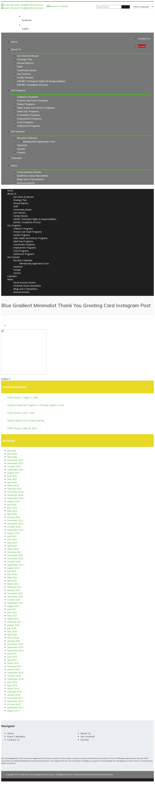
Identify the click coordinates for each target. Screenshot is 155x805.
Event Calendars (16, 736)
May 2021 (12, 615)
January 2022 (13, 590)
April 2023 (12, 545)
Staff (20, 66)
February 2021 (14, 621)
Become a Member (27, 137)
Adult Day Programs (28, 111)
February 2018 (14, 691)
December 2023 (15, 520)
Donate (21, 148)
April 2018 (12, 685)
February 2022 (14, 587)
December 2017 (15, 698)
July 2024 (11, 504)
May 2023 (12, 542)
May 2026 (12, 457)
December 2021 (15, 593)
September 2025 (15, 469)
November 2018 (15, 672)
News (14, 165)
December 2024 (15, 491)
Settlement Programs (28, 125)
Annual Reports (25, 62)
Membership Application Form (39, 141)
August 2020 (13, 625)
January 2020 (13, 640)
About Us (16, 49)
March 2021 (13, 618)
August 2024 (13, 501)
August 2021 (13, 606)
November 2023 (15, 523)
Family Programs (26, 104)
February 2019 (14, 666)
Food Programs (25, 122)
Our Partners (24, 73)
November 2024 (15, 495)
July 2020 (11, 628)
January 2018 (13, 694)
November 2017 (15, 701)
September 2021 (15, 602)
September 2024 (15, 498)
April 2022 (12, 580)
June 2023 (12, 539)
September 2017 (15, 707)
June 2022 (12, 574)
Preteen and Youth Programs (32, 100)
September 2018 (15, 679)
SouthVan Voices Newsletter (32, 175)
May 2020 (12, 631)
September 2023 (15, 529)
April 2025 (12, 482)
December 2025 (15, 460)
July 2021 (11, 609)
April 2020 (12, 634)
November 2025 (15, 463)
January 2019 (13, 669)
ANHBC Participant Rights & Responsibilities (41, 81)
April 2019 (12, 659)
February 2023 (14, 552)
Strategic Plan (24, 59)
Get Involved (18, 131)
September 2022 (15, 564)
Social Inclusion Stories (29, 172)
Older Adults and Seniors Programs (36, 107)
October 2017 (14, 704)
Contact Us (144, 38)
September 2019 (15, 650)
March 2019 (13, 663)
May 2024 (12, 510)
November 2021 (15, 596)
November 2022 (15, 558)
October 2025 (14, 466)
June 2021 (12, 612)
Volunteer (22, 145)
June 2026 (12, 453)
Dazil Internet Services (103, 774)
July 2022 (11, 571)
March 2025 (13, 485)
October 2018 (14, 675)
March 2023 (13, 548)
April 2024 (12, 514)
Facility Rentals (25, 77)
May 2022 (12, 577)
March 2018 (13, 688)
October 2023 (14, 526)
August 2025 (13, 472)
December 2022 (15, 555)
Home (14, 41)
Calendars (16, 157)
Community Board (26, 70)
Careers (21, 152)
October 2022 (14, 561)
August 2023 (13, 533)
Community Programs (28, 114)
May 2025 (12, 479)
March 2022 (13, 583)
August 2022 (13, 568)
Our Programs (18, 90)
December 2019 (15, 644)
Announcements (26, 182)
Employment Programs (29, 118)
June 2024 (12, 507)
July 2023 (11, 536)
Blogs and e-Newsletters (30, 179)
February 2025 (14, 488)
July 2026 (11, 450)
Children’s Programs (27, 96)
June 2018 (12, 682)
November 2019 (15, 647)
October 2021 (14, 599)
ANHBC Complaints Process (32, 84)
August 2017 (13, 710)
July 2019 (11, 653)
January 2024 (13, 517)
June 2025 (12, 476)
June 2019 (12, 656)
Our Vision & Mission (28, 55)
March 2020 (13, 637)
